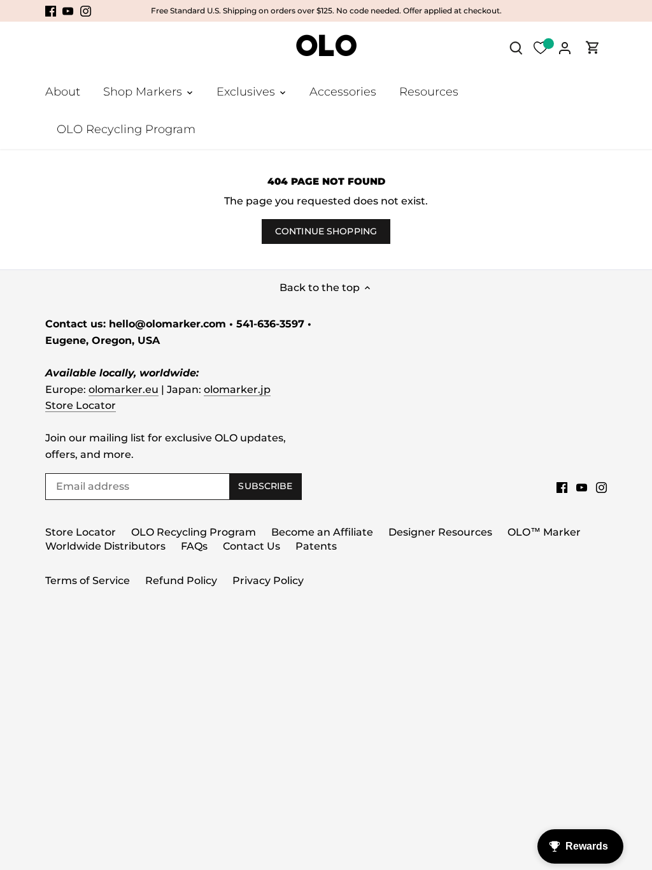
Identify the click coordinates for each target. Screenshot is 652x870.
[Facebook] (50, 11)
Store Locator (80, 405)
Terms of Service (87, 580)
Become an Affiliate (322, 532)
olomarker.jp (237, 389)
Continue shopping (326, 231)
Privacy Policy (268, 580)
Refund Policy (181, 580)
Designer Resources (440, 532)
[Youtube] (67, 11)
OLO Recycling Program (193, 532)
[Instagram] (85, 11)
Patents (316, 546)
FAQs (194, 546)
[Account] (565, 47)
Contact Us (251, 546)
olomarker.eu (124, 389)
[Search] (516, 47)
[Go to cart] (592, 47)
